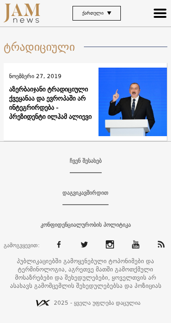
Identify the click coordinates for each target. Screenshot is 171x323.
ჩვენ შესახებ (86, 160)
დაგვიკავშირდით (85, 192)
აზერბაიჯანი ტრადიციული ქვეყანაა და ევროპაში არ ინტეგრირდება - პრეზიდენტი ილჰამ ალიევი (50, 103)
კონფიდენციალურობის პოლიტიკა (86, 224)
